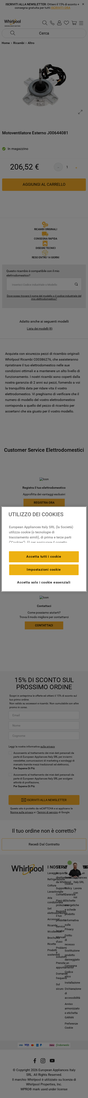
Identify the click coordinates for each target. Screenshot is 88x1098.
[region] (44, 549)
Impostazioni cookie (44, 569)
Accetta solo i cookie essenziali (43, 582)
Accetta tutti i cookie (43, 556)
